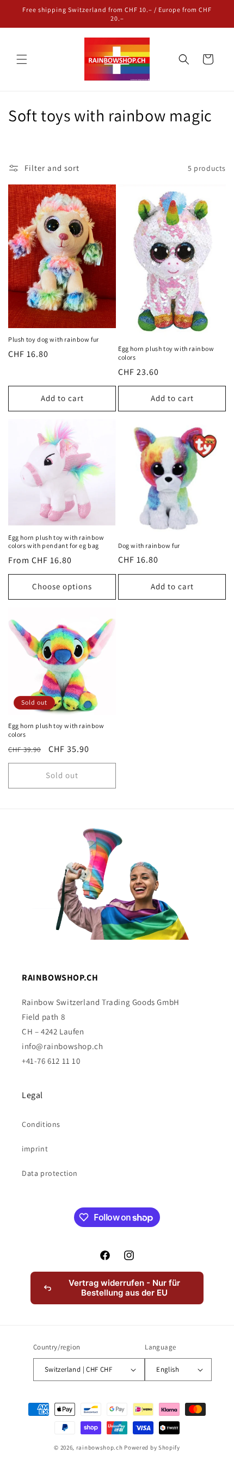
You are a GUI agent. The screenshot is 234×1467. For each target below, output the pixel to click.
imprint (35, 1149)
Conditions (41, 1124)
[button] (22, 59)
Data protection (50, 1173)
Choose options (62, 586)
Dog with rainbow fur (149, 545)
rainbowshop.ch (99, 1447)
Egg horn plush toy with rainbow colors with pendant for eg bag (56, 541)
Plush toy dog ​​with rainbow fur (53, 339)
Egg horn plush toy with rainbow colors (166, 352)
